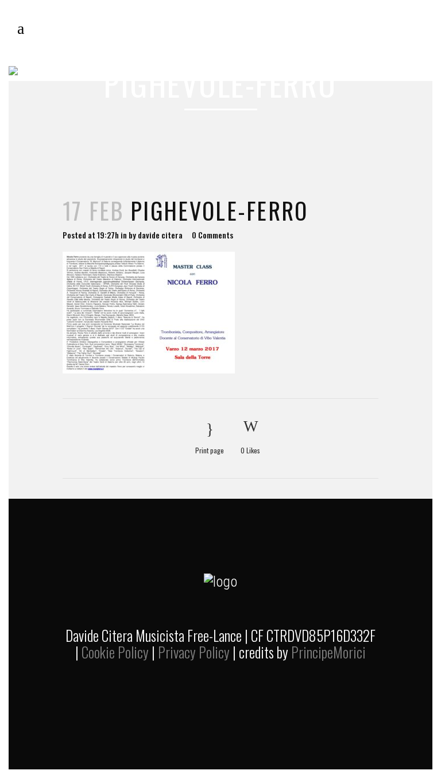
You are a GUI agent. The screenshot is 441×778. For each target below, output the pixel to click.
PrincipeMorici (328, 652)
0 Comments (212, 235)
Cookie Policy (115, 652)
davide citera (160, 235)
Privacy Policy (194, 652)
